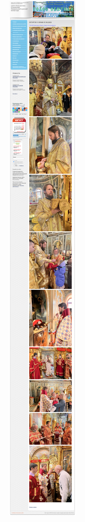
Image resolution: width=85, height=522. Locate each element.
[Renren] (23, 110)
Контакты (15, 64)
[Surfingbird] (26, 110)
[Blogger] (21, 108)
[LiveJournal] (17, 110)
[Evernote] (13, 110)
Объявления (15, 60)
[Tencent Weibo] (13, 112)
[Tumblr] (15, 112)
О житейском (16, 41)
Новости (15, 55)
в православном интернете (18, 161)
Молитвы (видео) (17, 51)
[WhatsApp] (19, 112)
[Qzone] (21, 110)
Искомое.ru (21, 165)
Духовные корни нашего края (19, 26)
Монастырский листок (18, 34)
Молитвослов (16, 49)
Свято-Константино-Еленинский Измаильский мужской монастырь (19, 8)
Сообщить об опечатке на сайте (18, 512)
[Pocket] (19, 110)
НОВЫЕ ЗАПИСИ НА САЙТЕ (19, 24)
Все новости (15, 93)
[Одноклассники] (15, 108)
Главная (14, 21)
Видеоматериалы (17, 45)
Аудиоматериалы (17, 47)
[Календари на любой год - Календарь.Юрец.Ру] (19, 132)
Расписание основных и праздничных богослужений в (19, 67)
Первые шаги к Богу (17, 36)
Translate (23, 106)
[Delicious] (23, 108)
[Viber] (17, 112)
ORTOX (51, 512)
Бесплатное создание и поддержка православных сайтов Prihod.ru (63, 512)
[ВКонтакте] (13, 108)
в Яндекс (15, 164)
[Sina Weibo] (24, 110)
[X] (19, 108)
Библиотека (15, 53)
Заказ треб (15, 62)
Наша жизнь (15, 32)
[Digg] (24, 108)
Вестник (14, 58)
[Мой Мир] (17, 108)
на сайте (15, 160)
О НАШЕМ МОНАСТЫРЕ (18, 30)
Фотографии (15, 43)
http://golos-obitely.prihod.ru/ (18, 186)
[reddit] (26, 108)
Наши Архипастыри (17, 28)
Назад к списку (33, 507)
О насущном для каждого (18, 38)
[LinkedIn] (15, 110)
